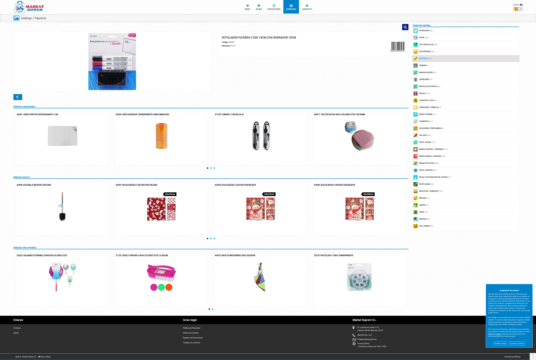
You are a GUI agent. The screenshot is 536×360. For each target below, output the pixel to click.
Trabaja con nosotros (191, 343)
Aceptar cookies (500, 343)
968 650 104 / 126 (364, 335)
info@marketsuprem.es (366, 339)
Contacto (17, 328)
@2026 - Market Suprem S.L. (26, 357)
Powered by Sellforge (512, 357)
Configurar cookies (517, 343)
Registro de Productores (193, 338)
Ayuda (16, 333)
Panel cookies (45, 357)
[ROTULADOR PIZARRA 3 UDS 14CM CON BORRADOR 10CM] (112, 61)
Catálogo (26, 18)
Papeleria (40, 18)
